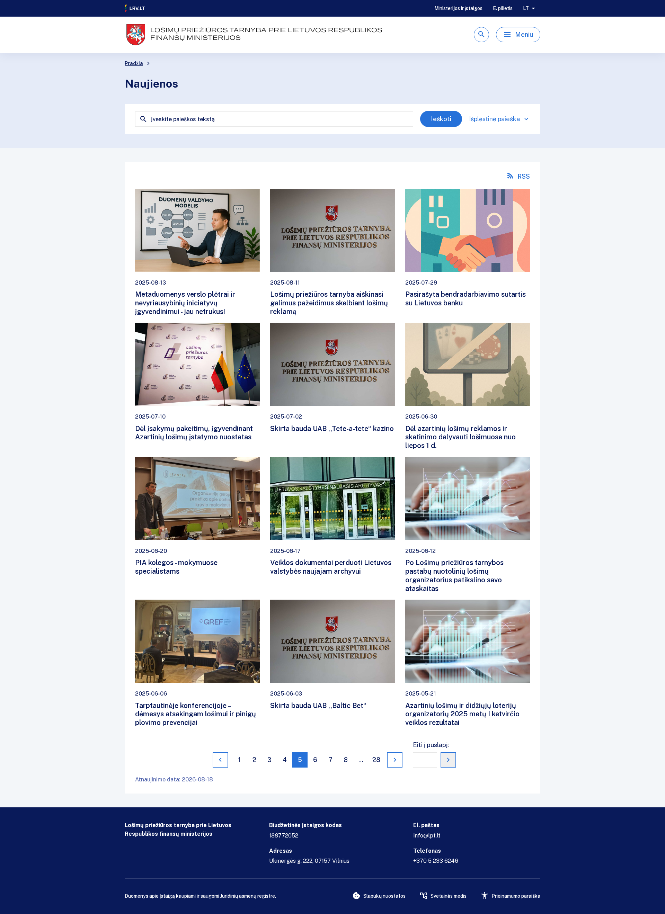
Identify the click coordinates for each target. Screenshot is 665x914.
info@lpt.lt (427, 835)
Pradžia (134, 63)
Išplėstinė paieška (494, 119)
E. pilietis (503, 8)
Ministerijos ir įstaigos (458, 8)
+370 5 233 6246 (435, 861)
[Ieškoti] (481, 34)
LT (526, 8)
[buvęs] (220, 760)
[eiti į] (448, 760)
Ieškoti (441, 119)
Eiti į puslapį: (431, 745)
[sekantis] (394, 760)
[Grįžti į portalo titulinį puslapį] (135, 8)
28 (376, 759)
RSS (523, 176)
